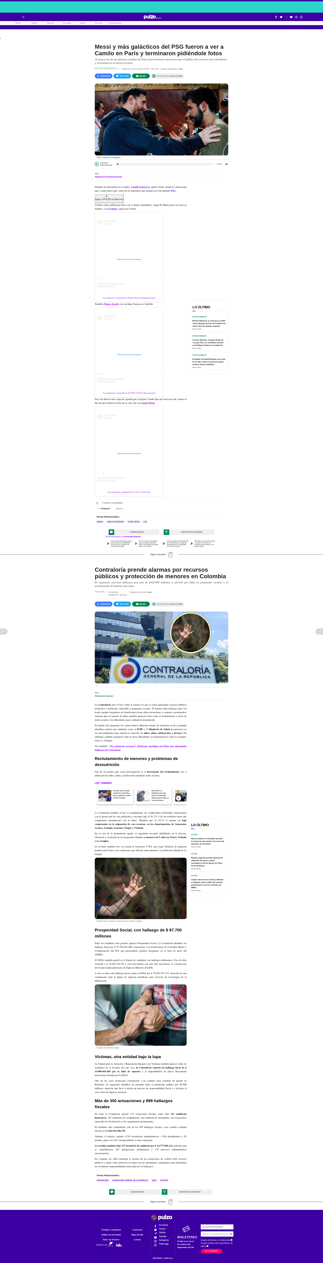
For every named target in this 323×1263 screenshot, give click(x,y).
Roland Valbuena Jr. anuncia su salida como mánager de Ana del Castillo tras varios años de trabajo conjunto (209, 323)
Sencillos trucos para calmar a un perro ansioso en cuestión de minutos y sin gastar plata (205, 543)
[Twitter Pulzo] (281, 18)
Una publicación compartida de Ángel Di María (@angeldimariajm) (129, 298)
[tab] (134, 532)
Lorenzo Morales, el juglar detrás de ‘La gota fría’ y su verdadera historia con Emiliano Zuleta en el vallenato (207, 342)
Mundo (83, 23)
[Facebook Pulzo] (276, 18)
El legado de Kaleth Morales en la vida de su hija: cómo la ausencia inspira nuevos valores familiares (208, 361)
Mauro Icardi (111, 304)
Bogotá (34, 23)
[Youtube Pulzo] (291, 18)
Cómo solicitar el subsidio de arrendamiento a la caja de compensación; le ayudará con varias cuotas (177, 543)
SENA (154, 1180)
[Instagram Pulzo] (296, 18)
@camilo (119, 508)
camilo (100, 522)
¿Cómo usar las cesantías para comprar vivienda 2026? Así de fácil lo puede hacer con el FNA (148, 543)
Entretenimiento (106, 68)
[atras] (178, 798)
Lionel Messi (148, 403)
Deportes (50, 23)
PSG (173, 190)
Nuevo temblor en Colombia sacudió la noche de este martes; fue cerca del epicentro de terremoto (207, 841)
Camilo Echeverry (140, 187)
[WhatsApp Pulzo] (301, 18)
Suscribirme (211, 1251)
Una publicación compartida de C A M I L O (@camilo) (128, 492)
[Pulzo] (152, 17)
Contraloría (103, 1180)
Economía (99, 23)
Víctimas (164, 1180)
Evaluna (112, 208)
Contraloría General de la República (130, 1180)
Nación (18, 23)
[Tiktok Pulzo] (286, 18)
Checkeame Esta (115, 23)
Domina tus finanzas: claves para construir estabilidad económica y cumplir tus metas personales (121, 543)
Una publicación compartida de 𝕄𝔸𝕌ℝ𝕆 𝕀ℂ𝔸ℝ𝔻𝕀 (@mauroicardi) (129, 393)
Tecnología (66, 23)
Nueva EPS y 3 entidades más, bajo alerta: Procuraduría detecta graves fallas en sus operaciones (160, 795)
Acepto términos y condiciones (215, 1240)
